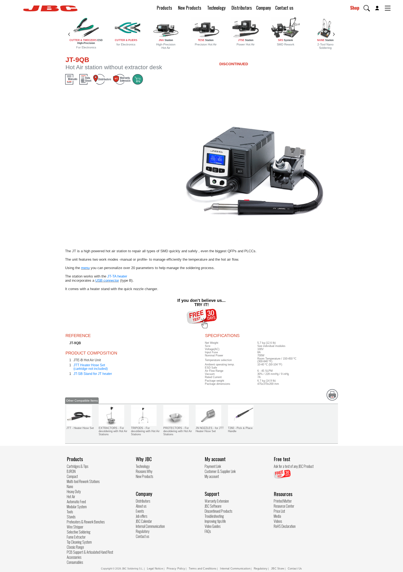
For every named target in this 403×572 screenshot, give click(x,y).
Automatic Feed (76, 501)
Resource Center (284, 506)
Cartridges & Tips (77, 466)
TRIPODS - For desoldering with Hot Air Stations (145, 431)
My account (212, 476)
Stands (71, 516)
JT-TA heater (117, 276)
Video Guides (212, 526)
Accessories (74, 557)
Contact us (284, 7)
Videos (278, 521)
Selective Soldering (78, 532)
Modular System (77, 506)
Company (263, 7)
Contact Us (295, 568)
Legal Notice (155, 568)
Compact (72, 476)
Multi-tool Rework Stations (83, 481)
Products (164, 7)
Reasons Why (144, 471)
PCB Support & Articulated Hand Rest (90, 552)
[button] (366, 8)
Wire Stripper (75, 527)
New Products (189, 7)
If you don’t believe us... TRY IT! (201, 302)
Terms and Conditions (202, 568)
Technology (216, 7)
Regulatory (142, 531)
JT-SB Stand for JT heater (92, 374)
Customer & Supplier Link (220, 471)
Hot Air (71, 496)
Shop (354, 7)
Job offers (141, 516)
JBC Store (277, 568)
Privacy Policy (176, 568)
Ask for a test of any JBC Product (294, 466)
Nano (70, 486)
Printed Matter (283, 501)
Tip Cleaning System (79, 542)
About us (141, 506)
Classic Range (75, 547)
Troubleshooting (214, 516)
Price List (279, 511)
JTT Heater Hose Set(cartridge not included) (90, 366)
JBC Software (213, 506)
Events (140, 511)
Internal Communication (150, 526)
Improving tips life (215, 521)
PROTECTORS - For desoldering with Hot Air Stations (177, 431)
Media (277, 516)
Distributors (242, 7)
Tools (70, 511)
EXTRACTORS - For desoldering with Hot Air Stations (113, 431)
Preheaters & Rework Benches (86, 521)
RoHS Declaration (285, 526)
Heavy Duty (74, 491)
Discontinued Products (218, 511)
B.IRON (71, 471)
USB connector (107, 281)
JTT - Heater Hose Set (80, 428)
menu (85, 268)
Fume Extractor (76, 537)
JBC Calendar (144, 521)
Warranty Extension (217, 501)
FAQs (208, 531)
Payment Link (213, 466)
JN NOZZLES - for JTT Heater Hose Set (210, 429)
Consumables (75, 562)
